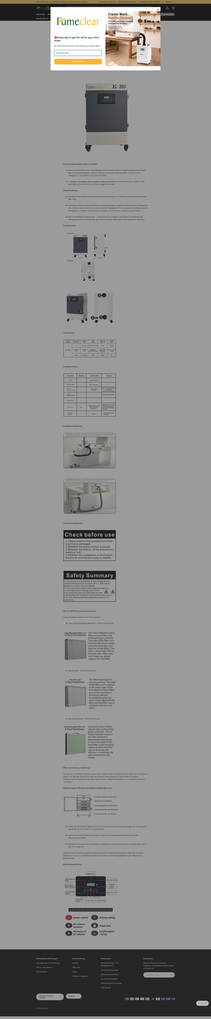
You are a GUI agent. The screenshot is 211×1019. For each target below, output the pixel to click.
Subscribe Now (78, 62)
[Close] (157, 9)
